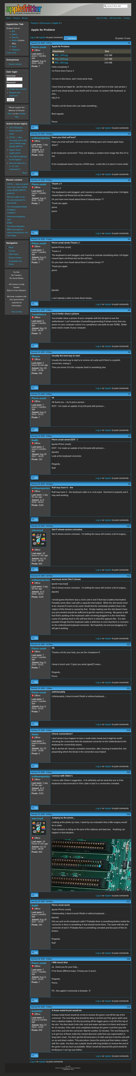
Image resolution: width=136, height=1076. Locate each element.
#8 (129, 436)
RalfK (35, 440)
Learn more (11, 53)
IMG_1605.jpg (61, 59)
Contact (127, 18)
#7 (129, 394)
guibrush (10, 193)
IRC (13, 31)
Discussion (45, 23)
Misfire (14, 40)
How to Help (17, 312)
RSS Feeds (13, 254)
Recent (25, 18)
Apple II (56, 23)
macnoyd (37, 530)
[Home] (24, 14)
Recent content (15, 64)
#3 (129, 180)
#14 (128, 730)
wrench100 (11, 203)
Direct (10, 114)
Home (8, 18)
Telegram (16, 50)
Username (12, 76)
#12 (128, 644)
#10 (128, 526)
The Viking (11, 235)
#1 (129, 43)
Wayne (36, 356)
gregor (10, 223)
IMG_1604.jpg (61, 63)
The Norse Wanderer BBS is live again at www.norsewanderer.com (17, 229)
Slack (14, 47)
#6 (129, 352)
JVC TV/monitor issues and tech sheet (16, 131)
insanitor (37, 1011)
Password (12, 82)
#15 (128, 772)
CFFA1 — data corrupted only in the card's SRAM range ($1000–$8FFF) (17, 187)
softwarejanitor (41, 138)
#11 (128, 576)
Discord (15, 37)
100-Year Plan (115, 18)
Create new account (17, 89)
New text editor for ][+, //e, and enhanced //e (17, 166)
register (42, 37)
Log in (33, 37)
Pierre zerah (39, 47)
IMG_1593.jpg (61, 55)
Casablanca (39, 314)
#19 (128, 1007)
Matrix (14, 34)
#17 (128, 901)
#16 (128, 814)
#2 (129, 134)
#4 (129, 239)
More (25, 173)
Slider (35, 734)
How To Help (102, 18)
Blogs (11, 247)
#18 (128, 959)
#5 (129, 310)
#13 (128, 688)
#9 (129, 484)
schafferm (11, 213)
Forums (16, 18)
